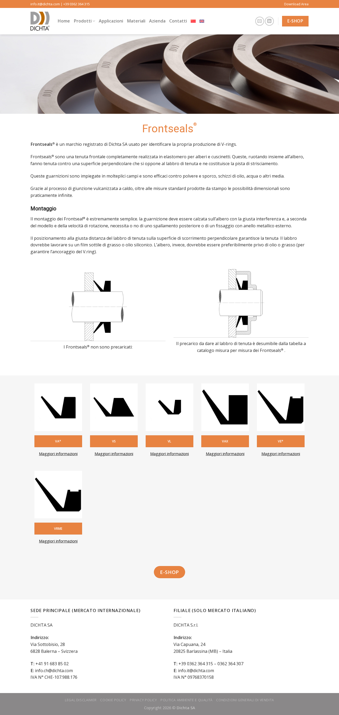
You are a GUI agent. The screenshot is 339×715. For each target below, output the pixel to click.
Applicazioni (111, 21)
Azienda (157, 21)
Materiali (136, 21)
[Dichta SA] (40, 21)
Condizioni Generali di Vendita (245, 700)
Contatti (178, 21)
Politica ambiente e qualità (186, 700)
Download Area (296, 4)
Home (63, 21)
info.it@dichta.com (45, 4)
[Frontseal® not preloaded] (98, 306)
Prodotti (83, 21)
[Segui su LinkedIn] (269, 21)
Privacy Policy (143, 700)
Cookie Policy (113, 700)
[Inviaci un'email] (259, 21)
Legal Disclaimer (81, 700)
